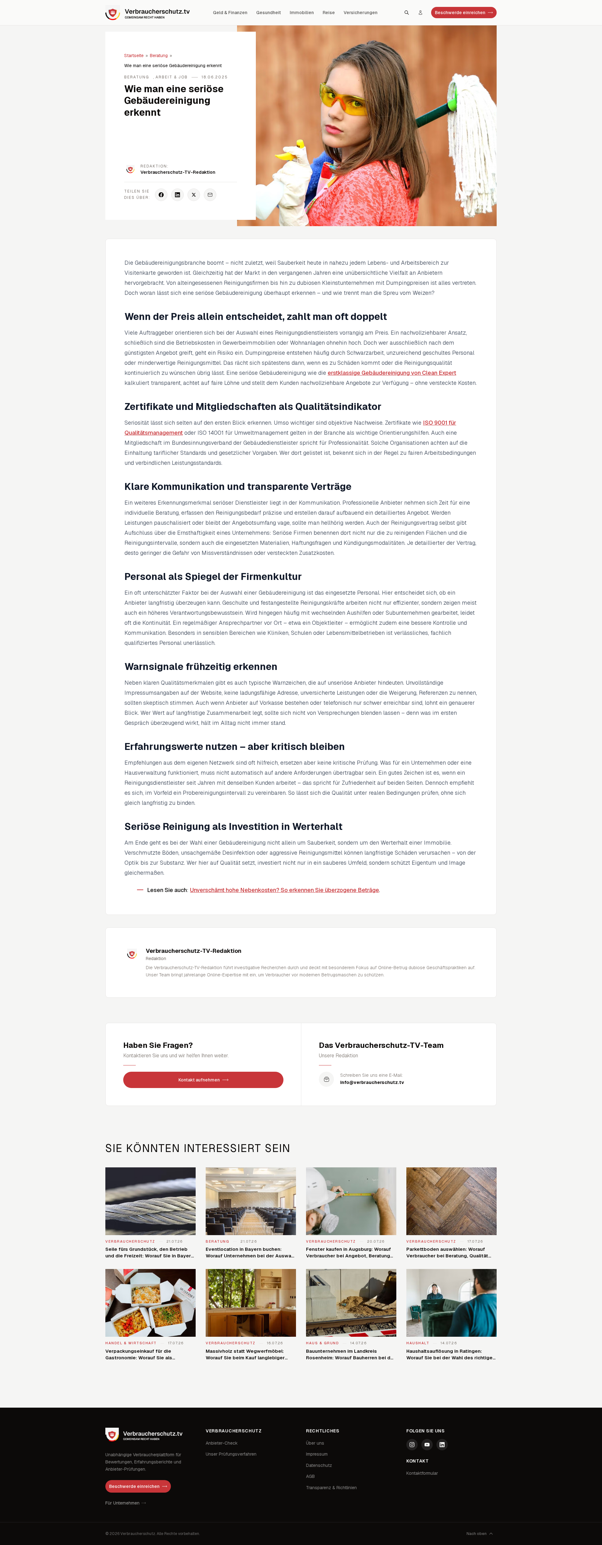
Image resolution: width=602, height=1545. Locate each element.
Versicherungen (361, 12)
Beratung (159, 55)
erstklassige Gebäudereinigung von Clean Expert (392, 372)
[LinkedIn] (442, 1444)
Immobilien (302, 12)
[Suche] (406, 12)
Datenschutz (319, 1465)
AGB (310, 1476)
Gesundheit (268, 12)
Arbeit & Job (172, 77)
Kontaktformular (422, 1473)
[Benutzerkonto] (420, 12)
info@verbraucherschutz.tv (372, 1082)
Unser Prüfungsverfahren (231, 1454)
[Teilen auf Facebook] (161, 194)
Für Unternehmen (122, 1503)
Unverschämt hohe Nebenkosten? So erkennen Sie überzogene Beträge (284, 890)
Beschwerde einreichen (460, 12)
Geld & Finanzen (230, 12)
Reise (329, 12)
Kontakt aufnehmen (199, 1080)
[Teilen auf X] (193, 194)
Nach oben (477, 1533)
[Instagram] (412, 1444)
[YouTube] (427, 1444)
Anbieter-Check (222, 1443)
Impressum (317, 1454)
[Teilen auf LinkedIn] (177, 194)
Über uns (315, 1443)
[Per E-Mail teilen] (210, 194)
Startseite (134, 55)
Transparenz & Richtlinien (331, 1487)
